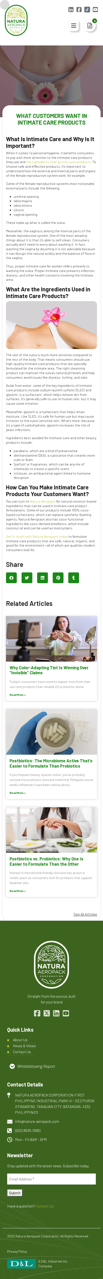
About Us (20, 1039)
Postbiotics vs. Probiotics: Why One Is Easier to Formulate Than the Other (46, 861)
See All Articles (85, 914)
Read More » (18, 694)
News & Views (24, 1045)
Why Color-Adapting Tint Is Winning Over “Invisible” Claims (49, 670)
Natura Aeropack (42, 501)
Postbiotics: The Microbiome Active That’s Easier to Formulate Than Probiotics (51, 763)
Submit (15, 1192)
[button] (11, 577)
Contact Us (22, 1051)
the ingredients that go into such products (58, 162)
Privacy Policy (17, 1251)
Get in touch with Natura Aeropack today (37, 536)
